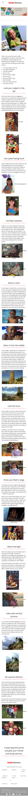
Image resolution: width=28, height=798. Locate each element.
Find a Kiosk (14, 783)
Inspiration (4, 769)
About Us (14, 769)
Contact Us (4, 783)
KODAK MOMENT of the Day (14, 767)
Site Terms (23, 776)
